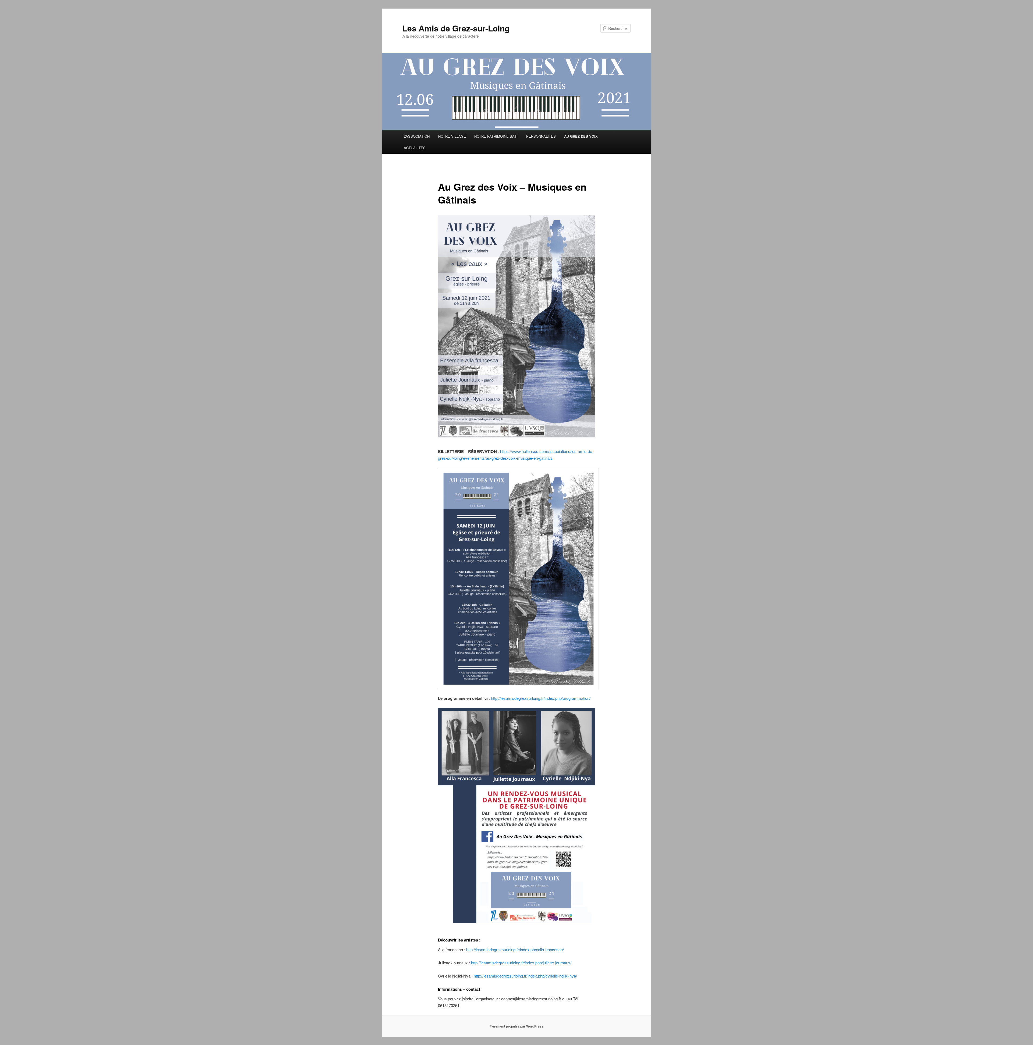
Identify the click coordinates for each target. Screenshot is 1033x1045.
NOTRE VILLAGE (452, 136)
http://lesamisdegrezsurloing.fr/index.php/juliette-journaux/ (521, 962)
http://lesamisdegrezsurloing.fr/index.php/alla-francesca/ (515, 949)
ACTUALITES (415, 147)
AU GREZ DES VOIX (581, 136)
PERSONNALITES (541, 136)
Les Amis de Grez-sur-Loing (456, 28)
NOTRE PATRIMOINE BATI (496, 136)
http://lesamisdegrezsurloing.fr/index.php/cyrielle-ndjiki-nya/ (525, 976)
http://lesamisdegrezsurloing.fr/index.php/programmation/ (540, 698)
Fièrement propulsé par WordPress (516, 1026)
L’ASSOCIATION (417, 136)
